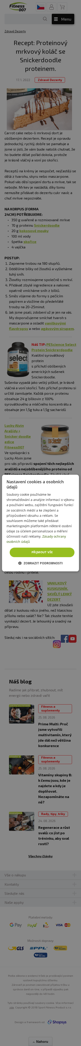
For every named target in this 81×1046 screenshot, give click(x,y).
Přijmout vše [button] (42, 552)
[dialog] (40, 523)
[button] (40, 563)
